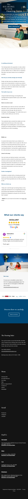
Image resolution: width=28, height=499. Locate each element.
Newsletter (3, 389)
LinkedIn (3, 416)
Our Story (3, 380)
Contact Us (4, 385)
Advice (3, 387)
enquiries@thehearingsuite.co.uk (11, 287)
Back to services (14, 314)
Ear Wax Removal (5, 378)
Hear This (24, 198)
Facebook (3, 412)
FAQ (2, 382)
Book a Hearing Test (14, 26)
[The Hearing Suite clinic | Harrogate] (8, 6)
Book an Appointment (6, 384)
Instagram (3, 414)
